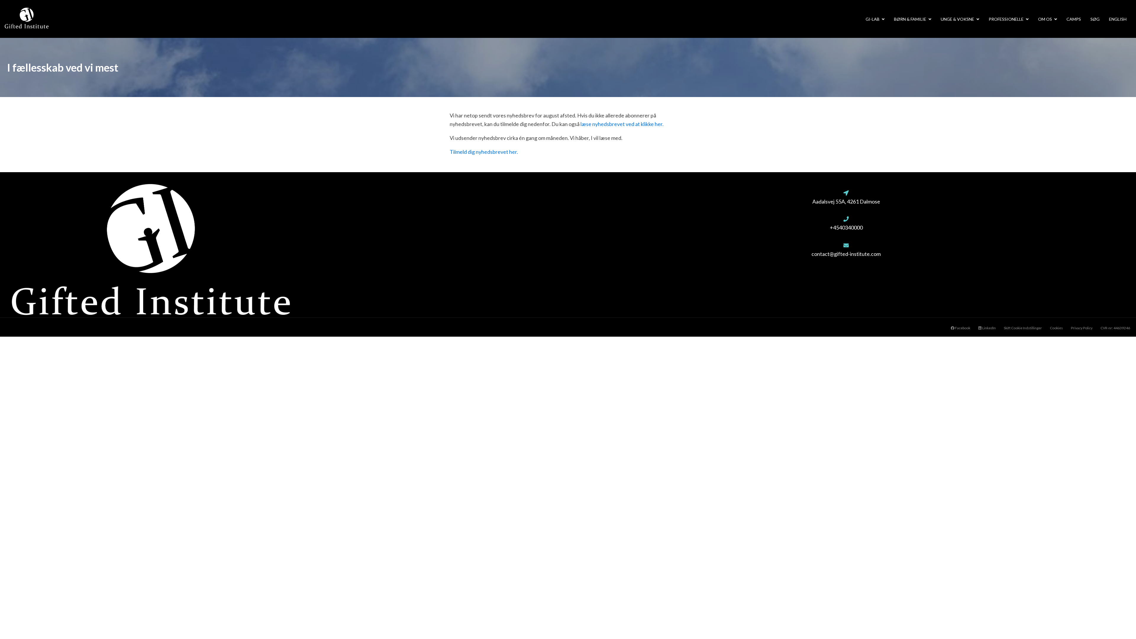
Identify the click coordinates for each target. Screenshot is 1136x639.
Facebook (962, 328)
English (1118, 19)
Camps (1073, 19)
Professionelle (1006, 19)
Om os (1045, 19)
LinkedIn (989, 328)
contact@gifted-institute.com (846, 254)
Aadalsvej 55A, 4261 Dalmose (846, 201)
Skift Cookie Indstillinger (1023, 328)
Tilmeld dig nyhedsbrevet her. (484, 152)
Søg (1095, 19)
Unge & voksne (957, 19)
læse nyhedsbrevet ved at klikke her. (622, 124)
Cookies (1056, 328)
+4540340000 (846, 227)
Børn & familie (910, 19)
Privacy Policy (1082, 328)
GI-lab (873, 19)
